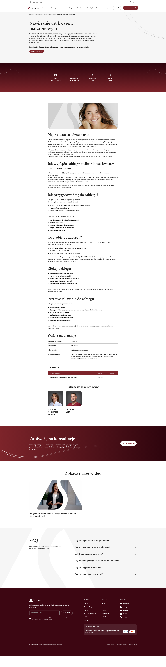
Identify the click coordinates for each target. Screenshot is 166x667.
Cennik (79, 8)
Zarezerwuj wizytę (130, 8)
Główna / (31, 14)
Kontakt (117, 8)
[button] (135, 2)
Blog (106, 8)
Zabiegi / (36, 14)
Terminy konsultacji (93, 8)
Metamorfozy (67, 8)
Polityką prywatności (54, 617)
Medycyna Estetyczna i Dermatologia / (47, 14)
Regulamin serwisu (121, 644)
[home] (33, 7)
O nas (44, 8)
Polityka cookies (110, 644)
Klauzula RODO (133, 644)
